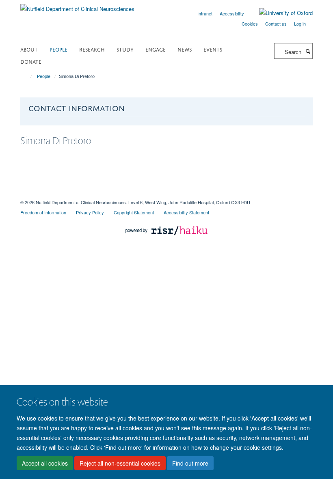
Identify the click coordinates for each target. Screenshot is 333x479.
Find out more (190, 463)
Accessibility (232, 13)
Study (125, 49)
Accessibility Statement (186, 212)
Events (212, 49)
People (58, 49)
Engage (155, 49)
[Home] (27, 76)
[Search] (307, 51)
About (29, 49)
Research (92, 49)
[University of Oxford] (280, 13)
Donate (30, 61)
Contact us (276, 23)
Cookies (250, 23)
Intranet (204, 13)
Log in (300, 23)
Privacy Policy (90, 212)
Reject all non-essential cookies (120, 463)
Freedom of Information (43, 212)
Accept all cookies (45, 463)
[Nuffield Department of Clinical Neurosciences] (77, 6)
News (184, 49)
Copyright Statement (134, 212)
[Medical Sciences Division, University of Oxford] (166, 195)
